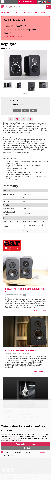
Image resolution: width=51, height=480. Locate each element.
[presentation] (4, 119)
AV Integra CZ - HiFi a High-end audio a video (13, 6)
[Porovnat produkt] (17, 110)
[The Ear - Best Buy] (13, 250)
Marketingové (8, 455)
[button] (24, 93)
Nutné (6, 452)
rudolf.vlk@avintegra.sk (13, 36)
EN (39, 2)
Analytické (26, 452)
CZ (44, 2)
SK (48, 2)
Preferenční (16, 452)
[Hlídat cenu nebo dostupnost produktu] (25, 110)
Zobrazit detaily (42, 453)
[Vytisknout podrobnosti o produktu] (33, 110)
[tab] (4, 119)
